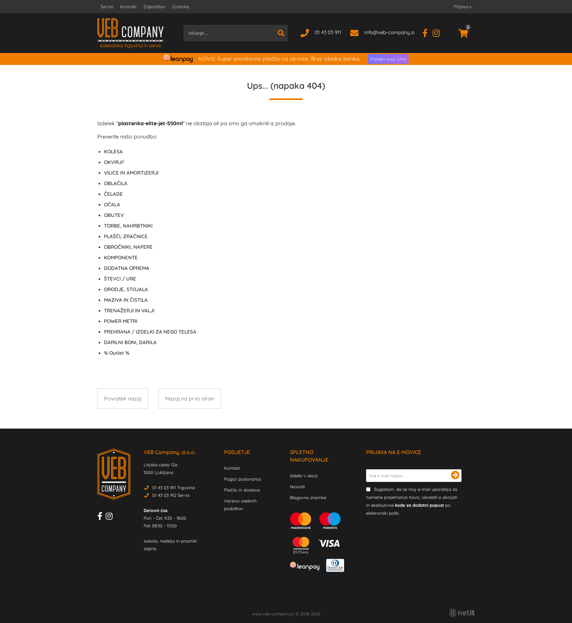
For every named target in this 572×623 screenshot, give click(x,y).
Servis (107, 7)
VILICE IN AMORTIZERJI (131, 173)
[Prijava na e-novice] (455, 475)
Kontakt (128, 7)
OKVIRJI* (114, 162)
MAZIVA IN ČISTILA (126, 300)
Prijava (462, 7)
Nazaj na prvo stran (189, 398)
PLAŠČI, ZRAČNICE (126, 236)
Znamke (180, 7)
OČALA (112, 204)
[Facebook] (427, 32)
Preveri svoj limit (388, 59)
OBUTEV (114, 215)
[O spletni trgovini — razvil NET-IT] (462, 613)
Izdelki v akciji (304, 475)
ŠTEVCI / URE (120, 279)
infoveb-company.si (389, 32)
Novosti (297, 486)
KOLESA (113, 151)
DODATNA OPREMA (126, 268)
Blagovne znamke (308, 497)
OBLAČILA (115, 183)
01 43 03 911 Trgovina (173, 487)
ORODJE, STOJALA (126, 289)
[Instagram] (439, 32)
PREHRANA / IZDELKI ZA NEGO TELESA (150, 332)
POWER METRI (120, 321)
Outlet (116, 353)
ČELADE (113, 194)
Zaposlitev (154, 7)
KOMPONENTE (121, 257)
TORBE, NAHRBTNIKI (128, 226)
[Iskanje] (281, 33)
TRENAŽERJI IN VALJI (129, 310)
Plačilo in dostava (242, 490)
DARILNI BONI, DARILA (130, 342)
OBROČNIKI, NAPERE (128, 247)
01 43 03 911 (328, 32)
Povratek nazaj (122, 398)
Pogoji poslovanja (242, 479)
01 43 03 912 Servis (171, 495)
